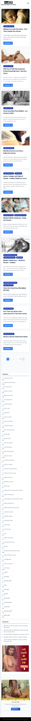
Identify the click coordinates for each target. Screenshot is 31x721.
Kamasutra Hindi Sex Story (10, 468)
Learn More (16, 709)
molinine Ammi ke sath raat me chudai (13, 490)
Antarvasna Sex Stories (10, 254)
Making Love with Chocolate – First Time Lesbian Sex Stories (16, 626)
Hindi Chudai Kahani (9, 451)
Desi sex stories (8, 66)
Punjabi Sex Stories (8, 537)
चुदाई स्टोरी (6, 593)
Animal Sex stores (8, 333)
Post (5, 533)
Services (6, 546)
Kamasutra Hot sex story (10, 473)
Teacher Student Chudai (10, 555)
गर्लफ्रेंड (5, 585)
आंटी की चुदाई (6, 576)
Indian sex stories (8, 148)
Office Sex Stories (8, 516)
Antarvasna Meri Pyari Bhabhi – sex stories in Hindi (16, 634)
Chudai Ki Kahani (8, 399)
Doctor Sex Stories (8, 421)
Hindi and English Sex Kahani (8, 4)
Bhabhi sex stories (8, 395)
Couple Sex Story (8, 173)
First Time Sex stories (9, 429)
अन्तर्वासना (5, 572)
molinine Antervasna (9, 494)
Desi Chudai (7, 408)
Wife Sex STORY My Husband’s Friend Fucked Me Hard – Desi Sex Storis (15, 71)
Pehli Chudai (7, 524)
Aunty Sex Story (8, 285)
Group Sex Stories (8, 442)
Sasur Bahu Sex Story (9, 542)
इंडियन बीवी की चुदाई (7, 580)
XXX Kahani (7, 568)
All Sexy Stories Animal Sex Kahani (15, 337)
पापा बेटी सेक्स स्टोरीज (8, 602)
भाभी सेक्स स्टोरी (7, 606)
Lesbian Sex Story (8, 26)
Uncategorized (7, 559)
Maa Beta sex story (8, 481)
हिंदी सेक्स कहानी (19, 257)
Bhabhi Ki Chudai (8, 108)
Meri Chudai (18, 173)
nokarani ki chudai (8, 511)
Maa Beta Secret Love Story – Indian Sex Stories (15, 637)
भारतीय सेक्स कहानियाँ (8, 611)
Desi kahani (6, 412)
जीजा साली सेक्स (7, 598)
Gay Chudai (7, 434)
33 (20, 359)
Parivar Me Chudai (8, 520)
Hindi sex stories (8, 215)
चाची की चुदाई (6, 589)
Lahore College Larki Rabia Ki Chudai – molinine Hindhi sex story (15, 640)
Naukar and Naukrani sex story (11, 507)
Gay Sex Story (7, 438)
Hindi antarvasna (8, 447)
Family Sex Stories (8, 425)
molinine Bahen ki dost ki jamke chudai (13, 498)
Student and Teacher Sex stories (12, 550)
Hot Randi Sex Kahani (9, 460)
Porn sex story (7, 529)
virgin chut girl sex (8, 563)
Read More (7, 43)
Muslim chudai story (20, 215)
